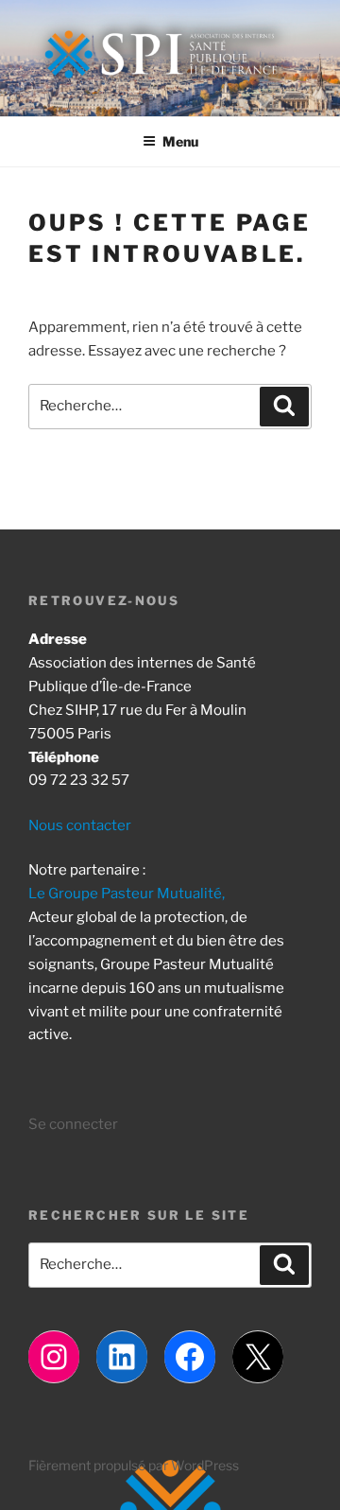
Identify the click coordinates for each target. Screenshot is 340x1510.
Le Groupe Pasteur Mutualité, (126, 893)
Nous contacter (79, 825)
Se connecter (73, 1124)
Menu (180, 141)
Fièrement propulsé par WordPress (133, 1465)
